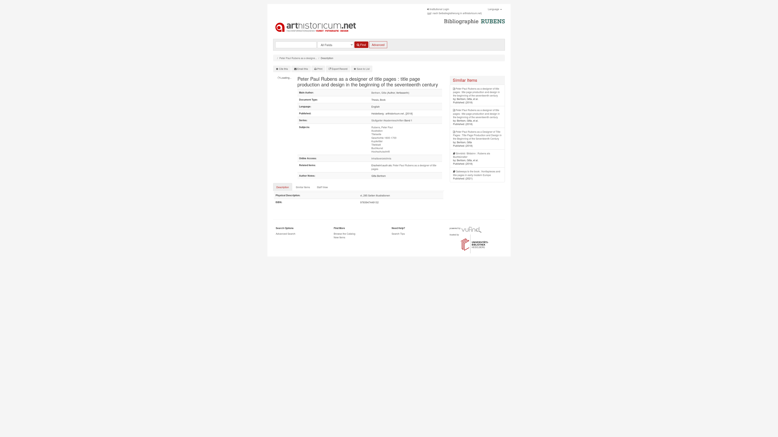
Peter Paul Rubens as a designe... (298, 58)
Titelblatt (376, 144)
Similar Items (303, 187)
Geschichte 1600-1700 (383, 137)
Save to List (363, 68)
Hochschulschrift (380, 151)
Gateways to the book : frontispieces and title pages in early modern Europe (476, 173)
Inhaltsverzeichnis (381, 158)
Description (282, 187)
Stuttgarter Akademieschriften (387, 120)
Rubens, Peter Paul (382, 127)
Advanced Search (285, 233)
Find (362, 45)
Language (494, 9)
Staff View (322, 187)
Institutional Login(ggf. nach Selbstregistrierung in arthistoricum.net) (454, 11)
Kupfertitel (377, 141)
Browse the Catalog (344, 233)
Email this (302, 68)
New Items (339, 237)
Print (319, 68)
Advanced (378, 45)
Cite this (283, 68)
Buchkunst (377, 148)
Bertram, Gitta (378, 92)
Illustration (377, 130)
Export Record (339, 68)
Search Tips (398, 233)
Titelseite (376, 134)
